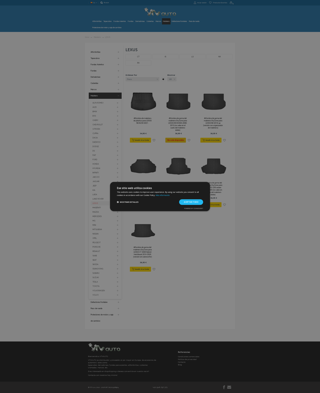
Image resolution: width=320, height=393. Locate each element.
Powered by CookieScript (193, 208)
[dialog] (160, 196)
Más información (163, 195)
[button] (127, 202)
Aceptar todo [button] (191, 202)
